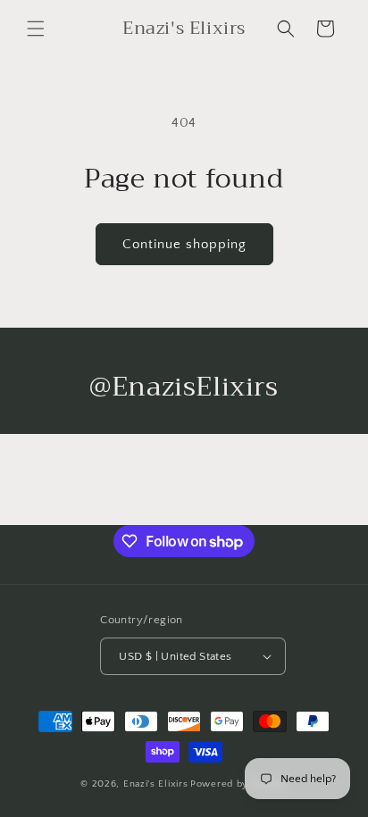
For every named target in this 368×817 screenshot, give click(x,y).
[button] (35, 28)
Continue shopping (184, 244)
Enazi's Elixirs (155, 784)
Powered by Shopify (239, 784)
